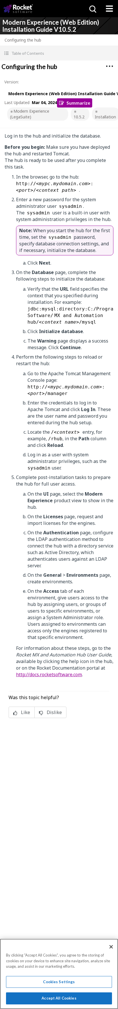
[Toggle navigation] (109, 8)
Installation (105, 117)
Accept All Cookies (59, 998)
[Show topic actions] (109, 66)
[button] (59, 53)
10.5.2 (79, 117)
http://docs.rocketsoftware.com (49, 674)
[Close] (111, 946)
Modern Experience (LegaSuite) (29, 114)
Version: (11, 82)
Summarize (78, 102)
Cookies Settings (59, 981)
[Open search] (92, 8)
